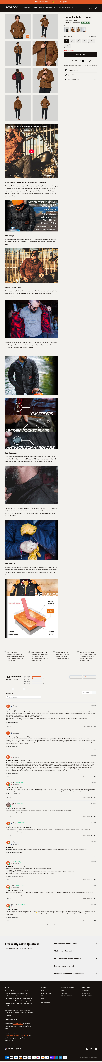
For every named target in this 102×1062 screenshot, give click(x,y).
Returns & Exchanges (67, 995)
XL (84, 40)
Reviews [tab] (9, 689)
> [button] (57, 925)
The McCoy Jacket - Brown (12, 852)
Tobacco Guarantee (46, 993)
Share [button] (9, 726)
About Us (43, 990)
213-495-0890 (18, 1023)
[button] (92, 726)
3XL (67, 45)
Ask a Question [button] (76, 677)
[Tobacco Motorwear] (12, 7)
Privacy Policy (86, 993)
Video (42, 998)
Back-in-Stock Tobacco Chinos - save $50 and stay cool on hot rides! (51, 2)
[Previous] (23, 2)
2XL (91, 40)
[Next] (78, 2)
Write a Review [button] (90, 677)
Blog (42, 995)
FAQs (62, 990)
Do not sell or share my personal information (46, 1001)
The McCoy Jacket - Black (12, 722)
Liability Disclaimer (87, 995)
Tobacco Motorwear (91, 1057)
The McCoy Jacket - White (12, 746)
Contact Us (64, 993)
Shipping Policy (86, 990)
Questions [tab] (20, 689)
